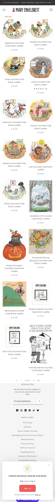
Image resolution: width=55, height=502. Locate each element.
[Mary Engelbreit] (27, 10)
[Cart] (51, 9)
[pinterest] (29, 410)
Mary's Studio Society (28, 431)
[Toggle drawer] (4, 10)
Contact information (27, 456)
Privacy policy (27, 444)
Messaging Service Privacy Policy (27, 435)
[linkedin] (25, 410)
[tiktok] (33, 410)
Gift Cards (27, 423)
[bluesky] (37, 410)
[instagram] (21, 410)
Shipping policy (27, 452)
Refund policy (27, 439)
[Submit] (39, 401)
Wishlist (27, 427)
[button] (34, 380)
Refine (8, 17)
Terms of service (27, 448)
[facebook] (17, 410)
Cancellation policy (27, 460)
